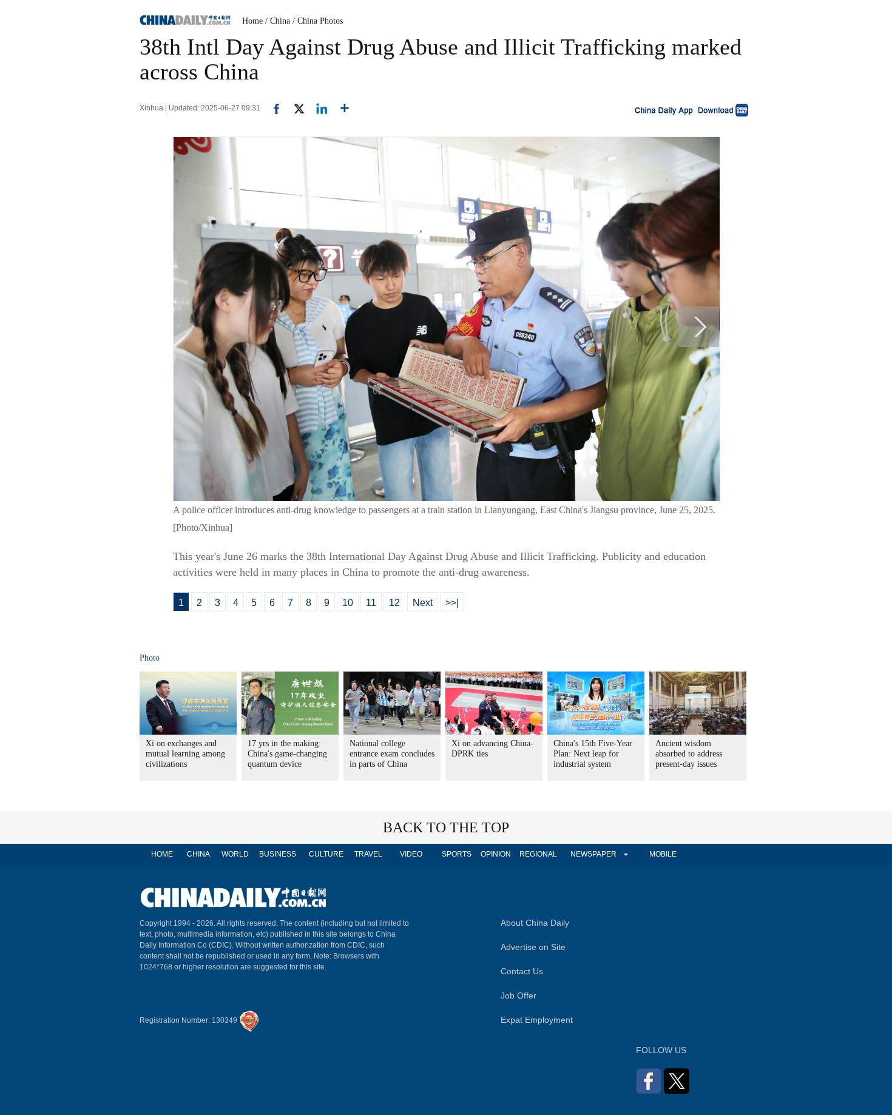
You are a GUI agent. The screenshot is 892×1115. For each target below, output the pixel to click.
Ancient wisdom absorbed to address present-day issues (688, 754)
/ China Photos (317, 20)
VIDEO (411, 854)
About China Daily (535, 923)
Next (423, 603)
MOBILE (663, 854)
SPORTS (456, 854)
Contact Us (522, 971)
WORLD (235, 854)
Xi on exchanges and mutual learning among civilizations (185, 754)
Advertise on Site (533, 947)
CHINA (198, 854)
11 (371, 603)
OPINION (496, 854)
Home (252, 20)
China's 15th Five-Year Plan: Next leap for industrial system (592, 754)
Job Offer (518, 995)
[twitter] (294, 108)
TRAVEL (368, 854)
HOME (162, 854)
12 (394, 603)
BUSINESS (277, 854)
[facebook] (272, 108)
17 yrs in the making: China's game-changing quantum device (287, 754)
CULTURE (326, 854)
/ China (277, 20)
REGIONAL (538, 854)
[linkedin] (317, 108)
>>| (452, 603)
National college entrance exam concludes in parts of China (392, 754)
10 (347, 603)
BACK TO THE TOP (446, 827)
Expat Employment (537, 1020)
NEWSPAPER (592, 854)
